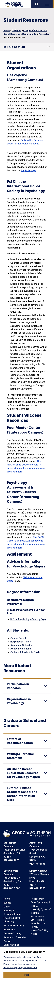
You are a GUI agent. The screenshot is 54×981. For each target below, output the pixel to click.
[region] (27, 964)
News (6, 898)
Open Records (38, 923)
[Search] (36, 4)
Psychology (44, 34)
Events (7, 902)
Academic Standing (21, 648)
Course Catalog (12, 933)
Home (6, 30)
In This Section (14, 47)
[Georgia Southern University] (14, 5)
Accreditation (37, 916)
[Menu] (48, 4)
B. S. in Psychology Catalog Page (28, 619)
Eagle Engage (28, 170)
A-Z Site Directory (13, 925)
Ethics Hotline (37, 920)
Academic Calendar (14, 937)
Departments (29, 34)
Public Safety (37, 899)
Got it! (27, 975)
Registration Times (20, 641)
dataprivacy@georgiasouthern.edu (20, 967)
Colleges (16, 30)
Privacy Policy (10, 964)
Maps (6, 906)
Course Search (18, 638)
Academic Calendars (21, 645)
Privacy (34, 927)
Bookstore (9, 929)
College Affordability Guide (25, 652)
